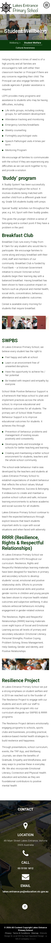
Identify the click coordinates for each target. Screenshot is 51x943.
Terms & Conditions (21, 933)
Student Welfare (32, 42)
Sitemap (34, 933)
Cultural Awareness (25, 47)
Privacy (8, 933)
